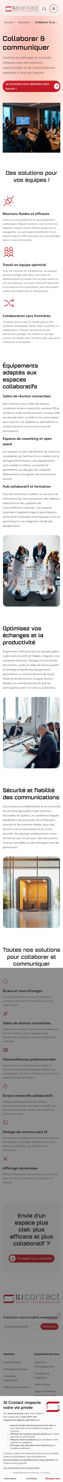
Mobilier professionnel (16, 1387)
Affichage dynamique (15, 1369)
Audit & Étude (42, 1384)
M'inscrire (49, 1326)
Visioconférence (12, 1362)
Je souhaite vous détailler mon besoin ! (27, 86)
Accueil (8, 22)
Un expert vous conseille (34, 1258)
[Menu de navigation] (54, 9)
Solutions (24, 22)
